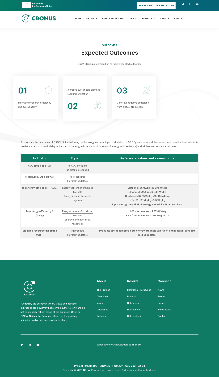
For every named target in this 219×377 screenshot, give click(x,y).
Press (161, 303)
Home (78, 18)
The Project (103, 289)
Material (131, 296)
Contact (180, 18)
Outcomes (102, 309)
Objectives (103, 296)
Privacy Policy (99, 370)
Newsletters (164, 309)
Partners (101, 316)
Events (161, 296)
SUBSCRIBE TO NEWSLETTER (156, 5)
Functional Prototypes (118, 18)
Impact (100, 303)
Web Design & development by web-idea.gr (132, 370)
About (90, 18)
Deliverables (134, 316)
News (163, 18)
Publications (133, 309)
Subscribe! (134, 344)
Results (147, 18)
